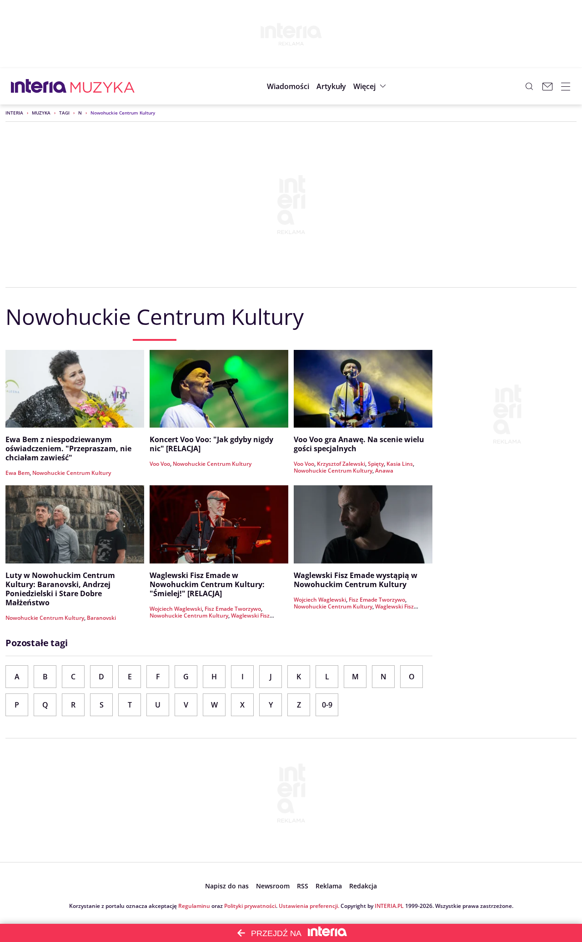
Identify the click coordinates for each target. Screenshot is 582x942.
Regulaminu (194, 906)
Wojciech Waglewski (176, 609)
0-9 (327, 705)
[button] (371, 86)
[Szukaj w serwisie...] (529, 86)
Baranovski (101, 618)
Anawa (384, 470)
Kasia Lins (399, 464)
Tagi (64, 113)
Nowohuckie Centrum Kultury (71, 473)
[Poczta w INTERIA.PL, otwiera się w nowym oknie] (547, 86)
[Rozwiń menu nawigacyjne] (566, 86)
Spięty (376, 464)
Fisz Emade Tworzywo (233, 609)
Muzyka (41, 113)
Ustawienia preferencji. (309, 905)
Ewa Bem (17, 473)
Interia (14, 113)
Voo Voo (160, 464)
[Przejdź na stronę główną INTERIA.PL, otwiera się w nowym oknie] (39, 86)
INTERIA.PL (389, 906)
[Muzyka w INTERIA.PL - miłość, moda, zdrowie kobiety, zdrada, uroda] (102, 86)
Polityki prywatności (250, 906)
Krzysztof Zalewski (341, 464)
